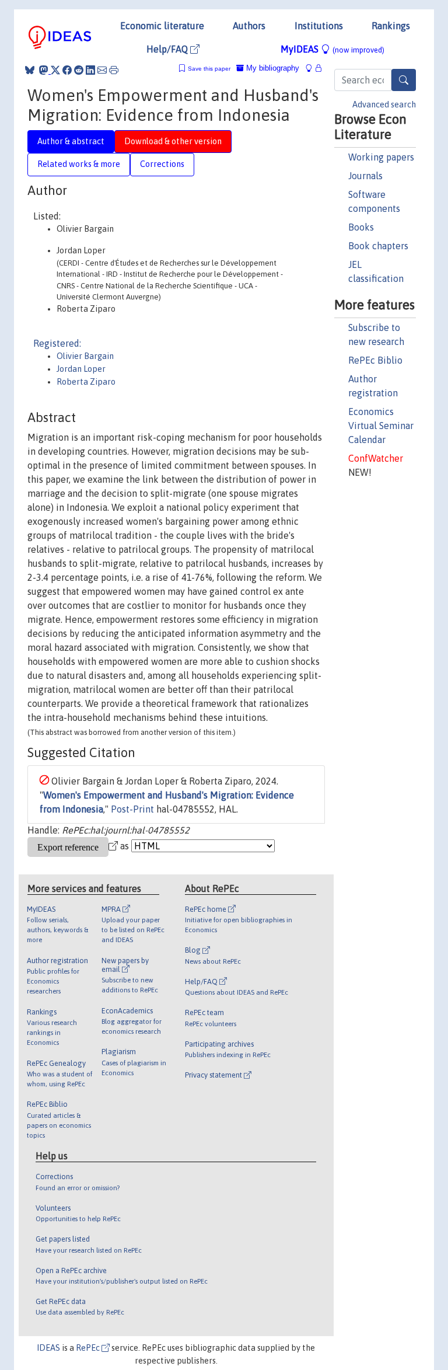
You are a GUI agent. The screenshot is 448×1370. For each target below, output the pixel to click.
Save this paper (209, 68)
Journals (365, 175)
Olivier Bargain (85, 356)
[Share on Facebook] (67, 70)
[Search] (403, 80)
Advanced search (384, 104)
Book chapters (378, 245)
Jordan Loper (81, 369)
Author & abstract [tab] (70, 141)
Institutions (319, 25)
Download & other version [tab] (173, 141)
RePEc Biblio (375, 360)
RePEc (89, 1347)
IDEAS (48, 1347)
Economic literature (162, 25)
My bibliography (271, 68)
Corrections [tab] (162, 164)
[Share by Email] (102, 70)
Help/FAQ (168, 49)
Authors (249, 25)
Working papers (381, 157)
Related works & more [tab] (78, 164)
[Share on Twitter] (55, 70)
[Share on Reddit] (78, 70)
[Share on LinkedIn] (90, 70)
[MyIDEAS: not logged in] (312, 68)
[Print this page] (113, 70)
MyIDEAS (332, 49)
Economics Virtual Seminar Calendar (381, 425)
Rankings (391, 25)
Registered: (57, 343)
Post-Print (132, 809)
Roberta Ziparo (86, 381)
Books (361, 227)
